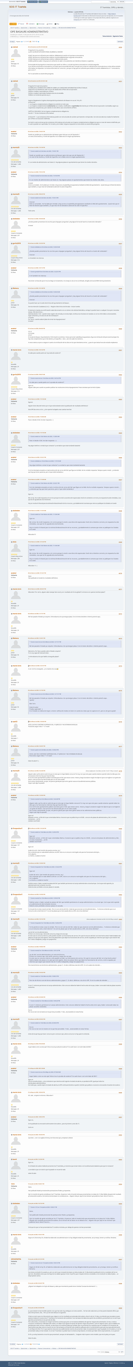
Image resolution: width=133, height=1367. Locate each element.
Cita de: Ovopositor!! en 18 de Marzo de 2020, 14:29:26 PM (46, 923)
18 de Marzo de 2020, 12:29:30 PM (36, 795)
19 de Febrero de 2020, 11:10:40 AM (37, 479)
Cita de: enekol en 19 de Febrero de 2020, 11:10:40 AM (45, 514)
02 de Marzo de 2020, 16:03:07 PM (36, 746)
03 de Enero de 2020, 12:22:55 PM (36, 243)
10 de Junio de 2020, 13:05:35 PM (36, 1117)
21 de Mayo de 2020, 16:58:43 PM (36, 1092)
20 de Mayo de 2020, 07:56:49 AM (36, 1043)
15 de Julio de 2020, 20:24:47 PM (36, 1283)
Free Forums (16, 1365)
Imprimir (120, 41)
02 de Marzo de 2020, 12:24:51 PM (36, 638)
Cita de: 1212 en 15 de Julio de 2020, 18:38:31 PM (44, 1207)
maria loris (17, 350)
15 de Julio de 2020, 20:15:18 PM (36, 1259)
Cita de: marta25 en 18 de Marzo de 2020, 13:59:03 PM (45, 898)
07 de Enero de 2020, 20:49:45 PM (36, 328)
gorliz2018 (17, 243)
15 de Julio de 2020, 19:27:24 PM (36, 1203)
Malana (16, 288)
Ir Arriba (12, 1344)
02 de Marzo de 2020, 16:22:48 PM (36, 771)
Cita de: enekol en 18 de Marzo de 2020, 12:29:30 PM (45, 832)
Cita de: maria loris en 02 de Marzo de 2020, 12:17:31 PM (46, 642)
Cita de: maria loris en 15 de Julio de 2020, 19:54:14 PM (45, 1263)
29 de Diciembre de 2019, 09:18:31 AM (37, 81)
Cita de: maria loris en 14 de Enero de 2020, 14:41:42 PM (46, 378)
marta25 (16, 147)
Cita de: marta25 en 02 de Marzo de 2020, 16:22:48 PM (45, 799)
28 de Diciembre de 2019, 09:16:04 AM (37, 47)
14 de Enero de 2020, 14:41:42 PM (36, 350)
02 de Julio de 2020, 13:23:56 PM (36, 1159)
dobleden (16, 219)
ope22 (15, 721)
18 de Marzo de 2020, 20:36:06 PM (36, 997)
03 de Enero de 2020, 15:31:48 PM (36, 288)
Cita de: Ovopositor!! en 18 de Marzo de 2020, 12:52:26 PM (46, 867)
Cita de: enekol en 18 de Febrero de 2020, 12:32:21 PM (45, 483)
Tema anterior (107, 36)
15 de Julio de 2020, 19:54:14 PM (36, 1234)
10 (36, 41)
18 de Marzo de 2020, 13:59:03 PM (36, 863)
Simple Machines (21, 1363)
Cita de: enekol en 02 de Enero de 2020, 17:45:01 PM (44, 151)
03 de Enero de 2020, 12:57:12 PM (36, 268)
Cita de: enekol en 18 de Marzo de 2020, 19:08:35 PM (45, 976)
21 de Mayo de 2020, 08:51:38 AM (36, 1068)
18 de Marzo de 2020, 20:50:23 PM (36, 1019)
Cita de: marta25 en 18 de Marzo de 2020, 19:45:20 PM (45, 1001)
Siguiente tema (118, 36)
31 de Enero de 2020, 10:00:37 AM (36, 374)
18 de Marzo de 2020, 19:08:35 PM (36, 946)
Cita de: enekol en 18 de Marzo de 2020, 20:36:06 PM (45, 1023)
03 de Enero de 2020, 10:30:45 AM (36, 218)
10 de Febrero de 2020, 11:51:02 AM (37, 399)
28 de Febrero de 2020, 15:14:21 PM (37, 573)
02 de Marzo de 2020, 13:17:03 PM (36, 690)
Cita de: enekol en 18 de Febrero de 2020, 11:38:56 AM (45, 436)
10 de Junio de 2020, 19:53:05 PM (36, 1134)
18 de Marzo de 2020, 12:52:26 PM (37, 828)
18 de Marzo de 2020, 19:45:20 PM (36, 972)
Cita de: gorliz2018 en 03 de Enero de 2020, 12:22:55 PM (46, 271)
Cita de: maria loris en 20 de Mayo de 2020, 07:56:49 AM (46, 1072)
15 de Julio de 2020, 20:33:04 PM (36, 1307)
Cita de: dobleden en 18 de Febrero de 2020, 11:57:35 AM (46, 461)
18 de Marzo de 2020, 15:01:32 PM (36, 919)
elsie (14, 542)
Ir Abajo (12, 41)
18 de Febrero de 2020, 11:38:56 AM (37, 416)
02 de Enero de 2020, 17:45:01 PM (36, 131)
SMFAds (10, 1365)
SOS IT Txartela (17, 6)
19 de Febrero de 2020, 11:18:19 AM (37, 510)
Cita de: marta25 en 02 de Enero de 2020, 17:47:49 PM (45, 176)
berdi (15, 1159)
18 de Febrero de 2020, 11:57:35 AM (37, 432)
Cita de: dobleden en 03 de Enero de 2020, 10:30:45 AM (45, 247)
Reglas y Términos (113, 1363)
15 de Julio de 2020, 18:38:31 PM (36, 1184)
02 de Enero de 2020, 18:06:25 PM (36, 194)
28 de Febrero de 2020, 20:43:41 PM (37, 589)
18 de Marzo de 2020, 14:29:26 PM (36, 894)
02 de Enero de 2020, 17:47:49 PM (36, 147)
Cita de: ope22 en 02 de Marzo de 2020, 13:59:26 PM (45, 750)
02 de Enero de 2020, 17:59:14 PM (36, 172)
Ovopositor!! (17, 828)
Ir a (99, 1352)
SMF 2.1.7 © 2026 (12, 1363)
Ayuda (106, 1363)
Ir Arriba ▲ (122, 1363)
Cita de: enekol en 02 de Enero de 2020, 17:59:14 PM (44, 198)
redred (15, 47)
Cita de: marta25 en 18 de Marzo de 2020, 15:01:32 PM (45, 950)
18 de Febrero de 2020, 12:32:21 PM (37, 457)
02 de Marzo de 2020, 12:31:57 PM (37, 665)
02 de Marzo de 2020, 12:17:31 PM (36, 613)
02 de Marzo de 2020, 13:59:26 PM (37, 721)
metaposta (77, 20)
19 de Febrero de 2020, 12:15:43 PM (37, 542)
